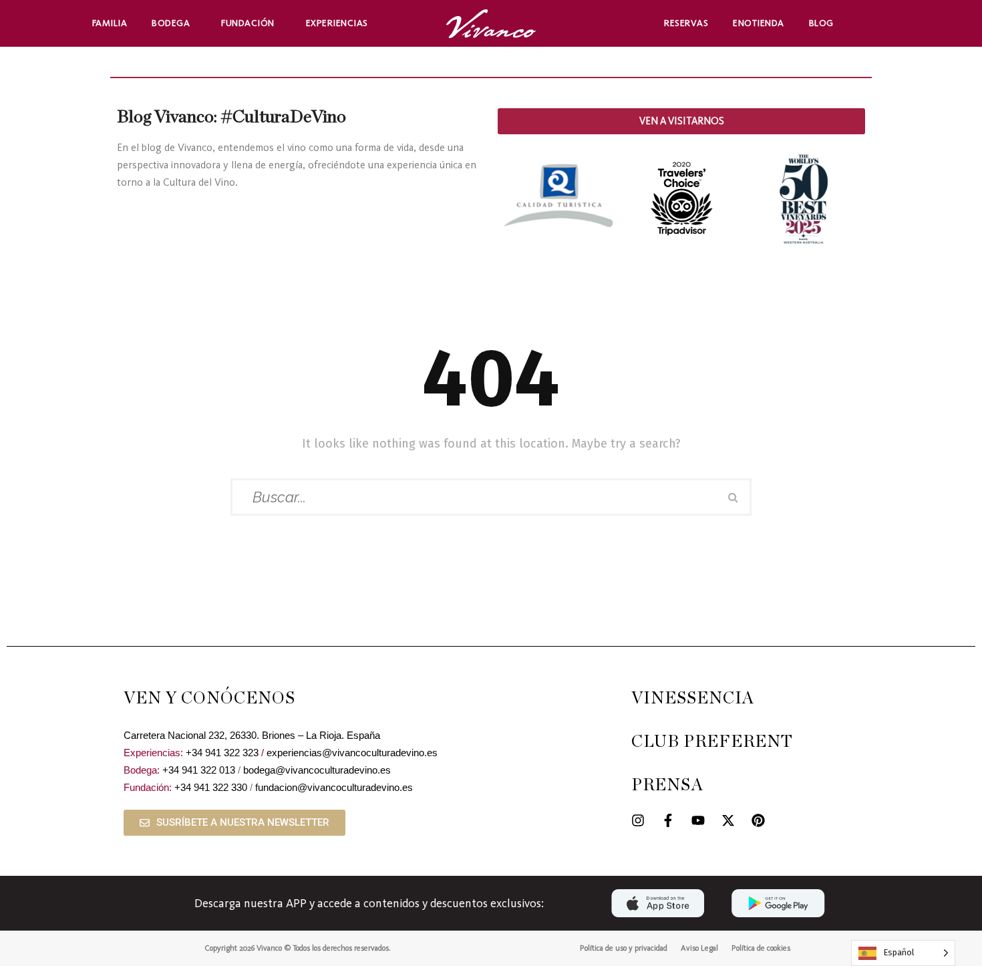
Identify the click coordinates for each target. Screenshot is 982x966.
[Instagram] (638, 820)
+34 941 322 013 (198, 770)
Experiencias (337, 23)
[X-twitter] (728, 820)
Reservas (686, 23)
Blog (821, 23)
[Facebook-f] (668, 820)
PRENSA (667, 785)
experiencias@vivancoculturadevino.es (352, 752)
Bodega (171, 23)
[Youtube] (698, 820)
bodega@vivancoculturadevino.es (317, 770)
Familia (110, 23)
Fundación (248, 23)
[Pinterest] (758, 820)
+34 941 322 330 (210, 787)
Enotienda (758, 23)
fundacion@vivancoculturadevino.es (334, 787)
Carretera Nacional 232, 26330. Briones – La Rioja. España (252, 735)
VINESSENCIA (692, 698)
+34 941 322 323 (222, 752)
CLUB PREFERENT (712, 742)
